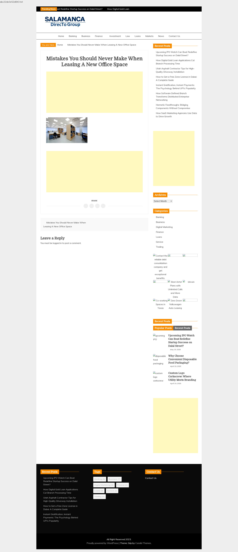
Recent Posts (182, 328)
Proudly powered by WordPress (103, 543)
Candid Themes (143, 543)
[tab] (163, 328)
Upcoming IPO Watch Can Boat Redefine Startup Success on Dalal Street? (64, 9)
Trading (159, 246)
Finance (99, 36)
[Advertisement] (94, 92)
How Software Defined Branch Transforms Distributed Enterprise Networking (172, 96)
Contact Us (174, 36)
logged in (57, 243)
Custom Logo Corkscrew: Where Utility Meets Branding (182, 376)
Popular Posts (163, 328)
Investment (115, 36)
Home (61, 36)
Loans (138, 36)
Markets (149, 36)
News (161, 36)
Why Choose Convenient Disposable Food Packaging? (182, 359)
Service (159, 241)
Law (127, 36)
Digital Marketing (164, 227)
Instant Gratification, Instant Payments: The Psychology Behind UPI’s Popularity (60, 517)
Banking (73, 36)
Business (85, 36)
